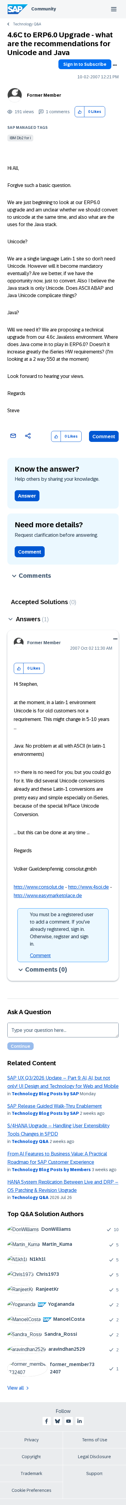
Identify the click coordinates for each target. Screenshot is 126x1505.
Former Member (44, 95)
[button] (79, 111)
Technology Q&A (27, 24)
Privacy (31, 1439)
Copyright (31, 1456)
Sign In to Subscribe (84, 64)
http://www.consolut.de (39, 887)
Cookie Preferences (31, 1490)
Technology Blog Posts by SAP (45, 1093)
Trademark (31, 1473)
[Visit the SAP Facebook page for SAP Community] (46, 1421)
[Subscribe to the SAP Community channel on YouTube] (68, 1421)
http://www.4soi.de (88, 887)
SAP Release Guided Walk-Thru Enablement (54, 1106)
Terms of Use (94, 1439)
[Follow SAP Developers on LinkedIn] (79, 1421)
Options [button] (114, 65)
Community (43, 8)
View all (15, 1388)
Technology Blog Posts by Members (51, 1169)
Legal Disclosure (94, 1456)
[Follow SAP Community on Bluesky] (57, 1421)
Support (94, 1473)
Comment (103, 436)
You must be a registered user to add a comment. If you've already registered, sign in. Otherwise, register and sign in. (62, 929)
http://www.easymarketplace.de (48, 895)
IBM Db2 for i (20, 138)
